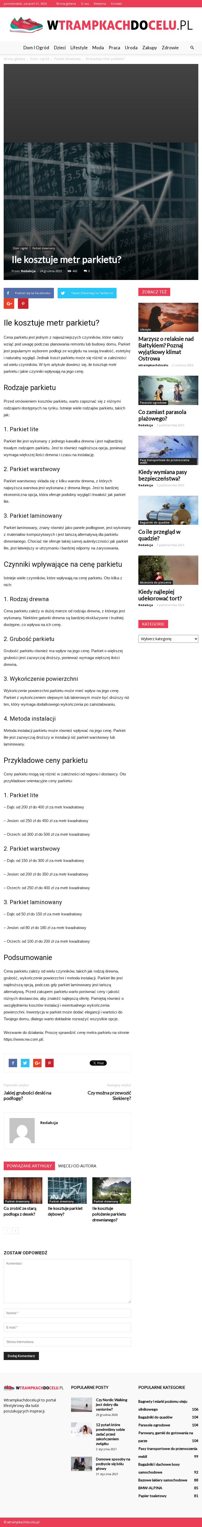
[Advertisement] (101, 103)
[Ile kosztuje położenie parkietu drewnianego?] (111, 1190)
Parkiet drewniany (43, 248)
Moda (98, 47)
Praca (114, 47)
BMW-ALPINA (150, 1488)
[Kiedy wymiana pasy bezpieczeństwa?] (168, 450)
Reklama (100, 4)
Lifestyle (79, 47)
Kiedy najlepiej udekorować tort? (160, 594)
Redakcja (28, 271)
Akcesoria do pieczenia (155, 582)
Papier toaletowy (152, 1495)
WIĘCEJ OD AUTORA (77, 1165)
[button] (192, 47)
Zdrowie (170, 47)
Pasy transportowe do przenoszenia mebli (164, 461)
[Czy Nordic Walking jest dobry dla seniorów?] (81, 1404)
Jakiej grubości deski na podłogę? (27, 1095)
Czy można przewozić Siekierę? (109, 1095)
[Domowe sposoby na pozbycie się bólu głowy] (81, 1464)
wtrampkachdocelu (153, 365)
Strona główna (66, 4)
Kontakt (116, 4)
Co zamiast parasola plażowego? (162, 415)
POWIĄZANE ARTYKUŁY (29, 1165)
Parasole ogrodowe (153, 402)
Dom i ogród (36, 47)
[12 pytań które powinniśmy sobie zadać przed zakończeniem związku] (81, 1429)
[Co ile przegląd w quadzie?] (168, 510)
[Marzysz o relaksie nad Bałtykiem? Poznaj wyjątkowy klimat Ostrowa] (168, 317)
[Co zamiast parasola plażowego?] (168, 390)
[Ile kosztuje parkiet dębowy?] (67, 1190)
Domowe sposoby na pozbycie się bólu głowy (113, 1464)
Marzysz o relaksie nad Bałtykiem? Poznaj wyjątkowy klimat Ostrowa (166, 348)
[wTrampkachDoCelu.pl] (101, 25)
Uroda (131, 47)
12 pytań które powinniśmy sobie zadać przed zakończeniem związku (110, 1434)
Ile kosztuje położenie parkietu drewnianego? (109, 1214)
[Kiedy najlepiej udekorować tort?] (168, 570)
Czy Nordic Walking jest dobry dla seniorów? (111, 1404)
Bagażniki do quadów (154, 522)
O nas (85, 4)
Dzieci (60, 47)
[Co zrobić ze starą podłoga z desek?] (23, 1190)
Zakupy (149, 47)
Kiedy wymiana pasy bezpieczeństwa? (162, 475)
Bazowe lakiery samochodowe (162, 1480)
